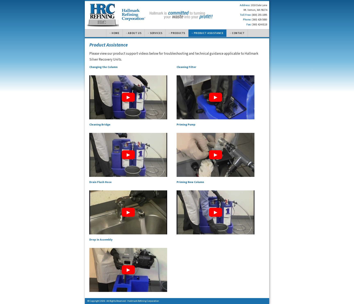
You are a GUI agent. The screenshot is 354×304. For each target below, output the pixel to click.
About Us (134, 33)
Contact (238, 33)
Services (156, 33)
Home (115, 33)
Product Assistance (209, 33)
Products (178, 33)
